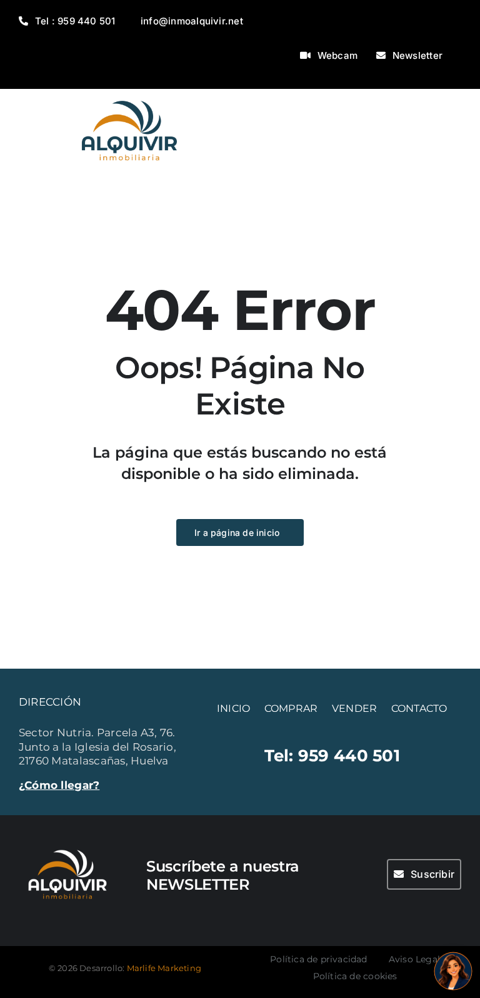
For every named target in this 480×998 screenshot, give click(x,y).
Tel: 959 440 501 (332, 755)
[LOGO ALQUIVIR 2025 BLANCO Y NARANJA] (67, 845)
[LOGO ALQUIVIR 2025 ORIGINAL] (129, 94)
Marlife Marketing (164, 968)
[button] (453, 971)
